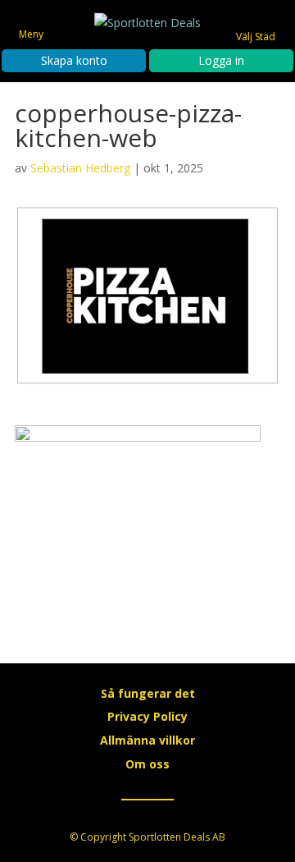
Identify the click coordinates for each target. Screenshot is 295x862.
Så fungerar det (148, 693)
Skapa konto (74, 60)
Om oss (147, 764)
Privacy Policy (147, 716)
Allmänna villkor (147, 740)
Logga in (221, 60)
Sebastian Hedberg (80, 168)
